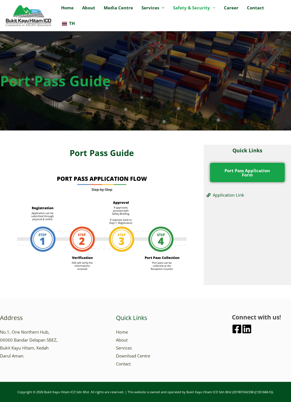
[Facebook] (237, 329)
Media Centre (118, 7)
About (88, 7)
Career (231, 7)
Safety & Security (191, 7)
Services (150, 7)
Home (67, 7)
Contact (255, 7)
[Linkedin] (247, 329)
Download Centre (133, 356)
